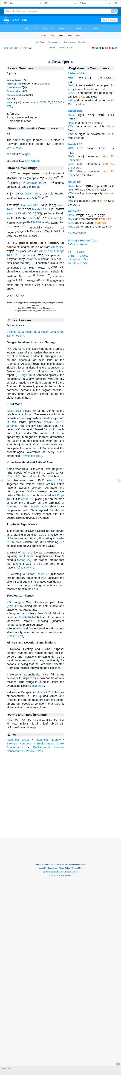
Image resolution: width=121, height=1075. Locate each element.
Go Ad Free (6, 1068)
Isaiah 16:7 (39, 209)
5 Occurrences (77, 233)
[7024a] (117, 487)
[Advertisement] (60, 818)
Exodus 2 (38, 222)
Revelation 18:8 (31, 455)
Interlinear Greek (18, 739)
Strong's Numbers (19, 743)
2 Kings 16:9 (15, 331)
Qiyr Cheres (14, 147)
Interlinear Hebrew (48, 739)
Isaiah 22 (43, 574)
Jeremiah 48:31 (30, 205)
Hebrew (22, 48)
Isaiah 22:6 (33, 259)
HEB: (71, 77)
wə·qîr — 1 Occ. (78, 263)
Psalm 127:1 (15, 636)
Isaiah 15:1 (32, 193)
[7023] (4, 487)
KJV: (71, 92)
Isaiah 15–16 (54, 422)
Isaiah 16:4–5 (27, 617)
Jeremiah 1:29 (35, 182)
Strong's (13, 48)
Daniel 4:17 (28, 567)
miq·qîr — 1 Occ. (78, 259)
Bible (6, 48)
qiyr (28, 140)
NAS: (71, 85)
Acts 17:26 (15, 606)
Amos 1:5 (45, 251)
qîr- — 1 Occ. (76, 251)
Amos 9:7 (57, 247)
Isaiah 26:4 (36, 685)
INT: (70, 100)
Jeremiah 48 (15, 425)
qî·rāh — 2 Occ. (78, 255)
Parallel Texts (34, 751)
